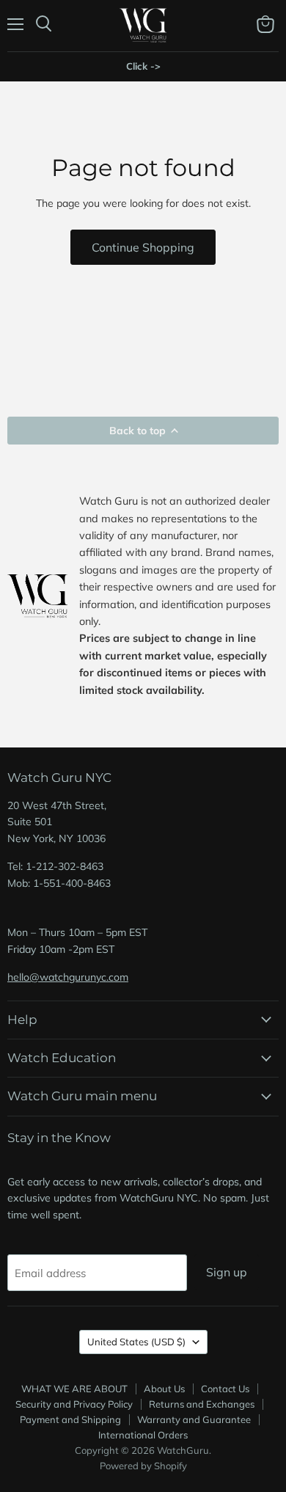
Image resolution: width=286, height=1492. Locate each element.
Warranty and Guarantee (194, 1419)
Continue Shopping (143, 247)
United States (136, 1341)
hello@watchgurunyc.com (67, 977)
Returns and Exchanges (201, 1404)
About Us (164, 1388)
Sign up (226, 1272)
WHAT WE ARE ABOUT (74, 1388)
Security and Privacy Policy (74, 1404)
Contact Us (225, 1388)
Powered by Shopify (143, 1465)
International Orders (143, 1435)
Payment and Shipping (70, 1419)
